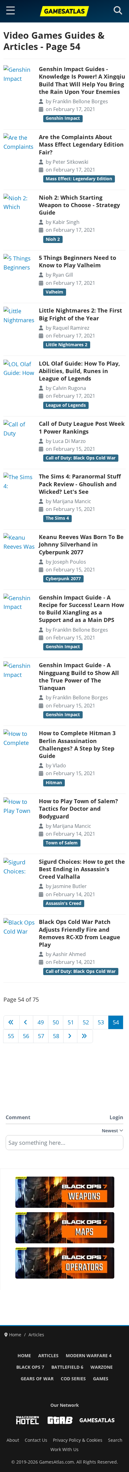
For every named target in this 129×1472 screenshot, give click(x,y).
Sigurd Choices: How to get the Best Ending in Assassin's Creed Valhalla (82, 869)
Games (100, 1379)
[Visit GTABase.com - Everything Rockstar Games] (60, 1420)
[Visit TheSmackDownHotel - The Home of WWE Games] (27, 1420)
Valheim (54, 292)
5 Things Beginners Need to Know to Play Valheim (77, 261)
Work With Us (64, 1449)
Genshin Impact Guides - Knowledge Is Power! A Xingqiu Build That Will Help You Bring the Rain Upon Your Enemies (82, 80)
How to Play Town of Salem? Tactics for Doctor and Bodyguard (78, 808)
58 (56, 1036)
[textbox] (64, 1144)
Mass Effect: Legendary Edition (79, 179)
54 (116, 1022)
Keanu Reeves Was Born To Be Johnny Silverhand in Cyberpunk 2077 (81, 544)
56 (26, 1036)
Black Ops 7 (30, 1367)
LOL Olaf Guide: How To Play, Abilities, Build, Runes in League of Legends (79, 371)
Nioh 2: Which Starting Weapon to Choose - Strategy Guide (79, 205)
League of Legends (66, 405)
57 (41, 1036)
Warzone (101, 1367)
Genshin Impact (63, 118)
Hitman (54, 782)
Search (115, 1440)
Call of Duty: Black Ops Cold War (81, 458)
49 (41, 1022)
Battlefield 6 (67, 1367)
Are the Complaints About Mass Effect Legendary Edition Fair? (81, 144)
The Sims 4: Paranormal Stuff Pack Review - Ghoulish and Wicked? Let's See (80, 484)
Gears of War (37, 1379)
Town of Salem (62, 843)
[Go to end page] (85, 1036)
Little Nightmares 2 (66, 344)
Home (24, 1355)
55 (11, 1036)
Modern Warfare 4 (88, 1355)
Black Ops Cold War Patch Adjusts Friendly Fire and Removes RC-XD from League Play (79, 933)
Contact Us (36, 1440)
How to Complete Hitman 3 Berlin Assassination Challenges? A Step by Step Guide (77, 744)
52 (86, 1022)
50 (56, 1022)
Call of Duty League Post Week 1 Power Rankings (82, 427)
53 (101, 1022)
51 (71, 1022)
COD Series (73, 1379)
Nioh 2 (53, 239)
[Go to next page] (70, 1036)
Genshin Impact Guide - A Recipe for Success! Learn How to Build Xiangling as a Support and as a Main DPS (81, 609)
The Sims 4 (57, 518)
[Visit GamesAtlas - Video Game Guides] (97, 1420)
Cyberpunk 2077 (63, 578)
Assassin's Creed (63, 903)
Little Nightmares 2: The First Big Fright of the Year (80, 314)
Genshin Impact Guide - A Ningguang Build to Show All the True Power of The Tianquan (79, 676)
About (13, 1440)
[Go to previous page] (26, 1022)
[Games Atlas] (64, 11)
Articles (48, 1355)
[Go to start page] (11, 1022)
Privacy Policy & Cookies (77, 1440)
